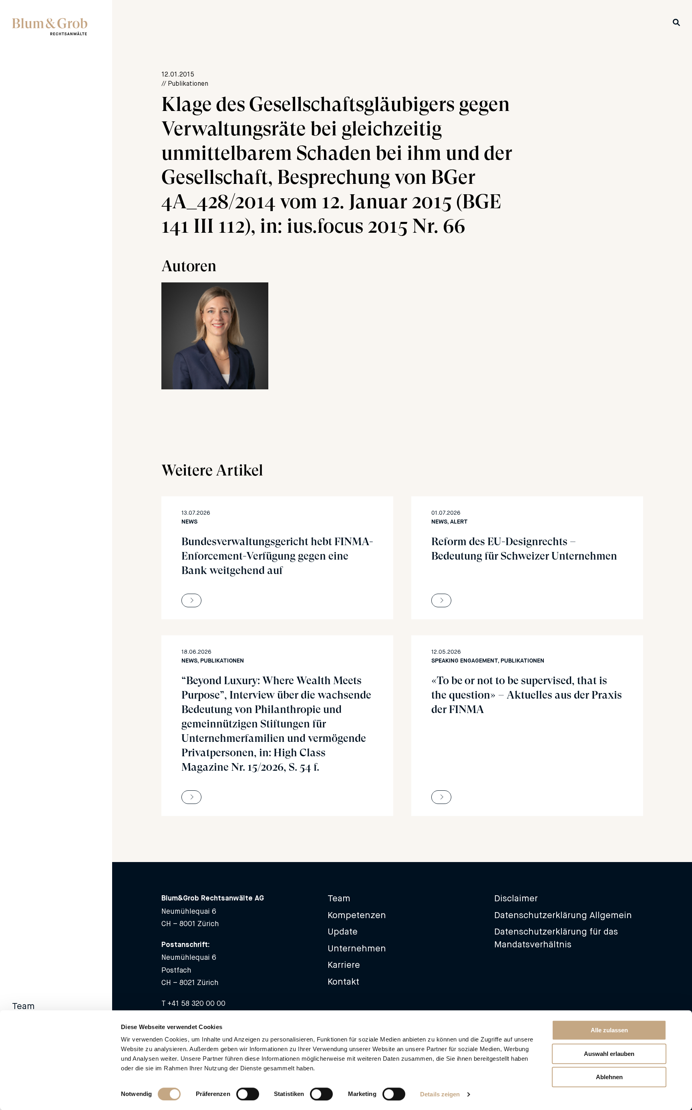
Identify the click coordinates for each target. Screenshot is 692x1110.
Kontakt (343, 982)
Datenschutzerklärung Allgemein (563, 915)
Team (23, 1006)
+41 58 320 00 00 (196, 1003)
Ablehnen (609, 1077)
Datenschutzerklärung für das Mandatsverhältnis (556, 938)
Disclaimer (516, 898)
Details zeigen (440, 1094)
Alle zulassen (609, 1030)
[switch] (247, 1094)
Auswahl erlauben (609, 1053)
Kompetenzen (357, 915)
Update (343, 932)
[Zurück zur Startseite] (49, 33)
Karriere (344, 965)
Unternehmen (357, 948)
